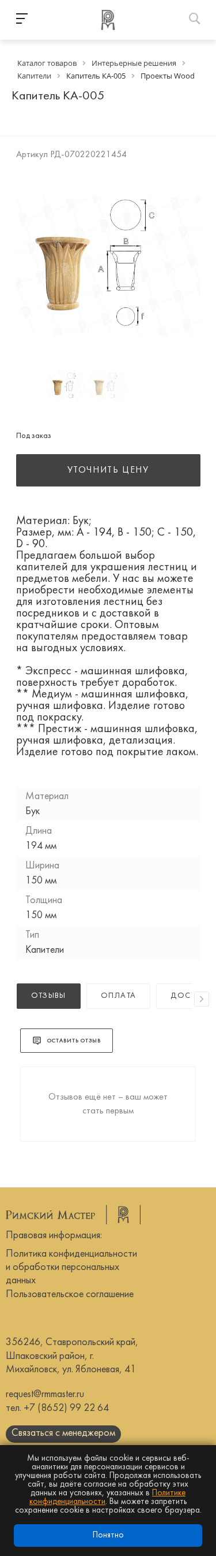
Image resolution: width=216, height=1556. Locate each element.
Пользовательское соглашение (70, 1294)
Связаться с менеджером (63, 1433)
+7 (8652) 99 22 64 (66, 1408)
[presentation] (201, 999)
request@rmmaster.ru (45, 1394)
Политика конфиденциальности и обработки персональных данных (71, 1267)
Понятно (108, 1535)
